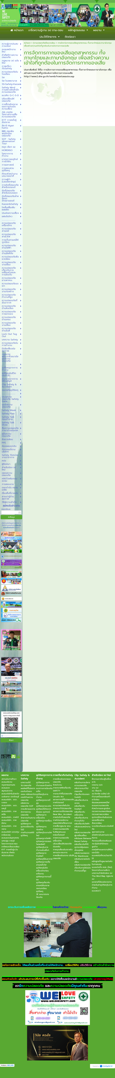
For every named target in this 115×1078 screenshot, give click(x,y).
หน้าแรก (27, 42)
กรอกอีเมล (5, 509)
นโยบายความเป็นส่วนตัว (12, 526)
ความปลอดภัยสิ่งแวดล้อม (44, 42)
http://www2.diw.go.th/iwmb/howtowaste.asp (49, 76)
